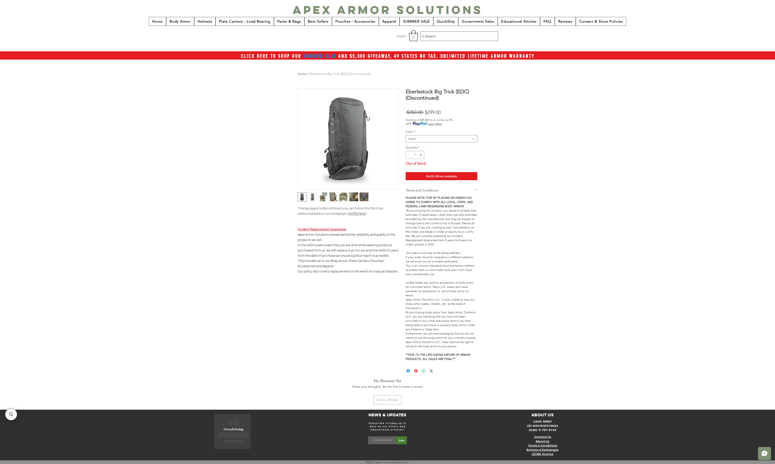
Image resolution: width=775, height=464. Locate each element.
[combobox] (441, 138)
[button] (413, 35)
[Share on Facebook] (408, 370)
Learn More (435, 124)
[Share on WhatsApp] (423, 370)
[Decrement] (409, 155)
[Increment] (421, 155)
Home (302, 74)
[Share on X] (431, 370)
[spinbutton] (415, 155)
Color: (411, 132)
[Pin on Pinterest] (416, 370)
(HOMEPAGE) (357, 213)
